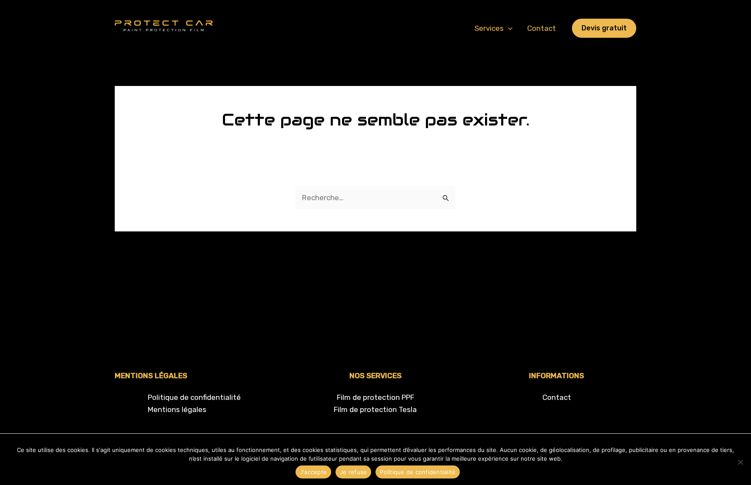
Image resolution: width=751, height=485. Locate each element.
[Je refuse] (740, 462)
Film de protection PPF (375, 397)
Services (489, 28)
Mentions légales (177, 409)
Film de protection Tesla (375, 409)
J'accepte (313, 472)
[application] (508, 28)
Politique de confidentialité (194, 397)
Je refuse (353, 472)
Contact (541, 28)
